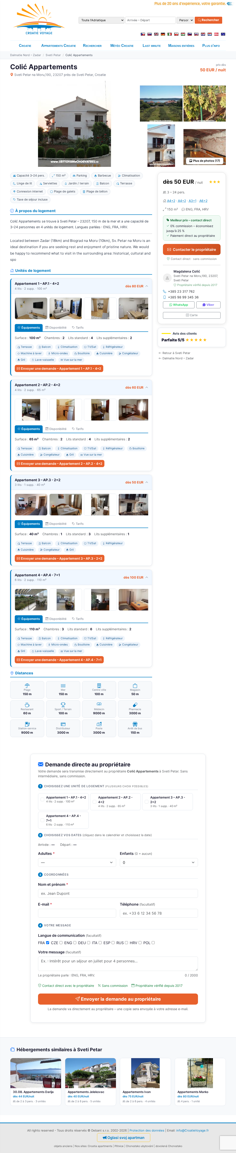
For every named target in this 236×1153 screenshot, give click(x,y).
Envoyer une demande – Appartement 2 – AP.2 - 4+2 (61, 463)
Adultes (46, 853)
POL (147, 942)
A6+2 (203, 201)
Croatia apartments (100, 1146)
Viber (210, 304)
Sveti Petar (53, 55)
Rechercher (210, 20)
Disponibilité (57, 327)
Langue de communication (69, 935)
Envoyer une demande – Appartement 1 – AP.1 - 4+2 (61, 368)
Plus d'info (211, 46)
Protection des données (147, 1130)
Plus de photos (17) (206, 160)
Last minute (152, 46)
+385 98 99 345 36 (183, 297)
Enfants (136, 853)
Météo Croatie (121, 46)
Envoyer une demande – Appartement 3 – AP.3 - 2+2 (61, 558)
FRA (42, 942)
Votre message (59, 952)
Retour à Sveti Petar (176, 353)
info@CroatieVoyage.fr (192, 1130)
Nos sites (80, 1146)
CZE (55, 942)
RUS (120, 942)
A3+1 (193, 201)
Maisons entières (181, 46)
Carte (194, 315)
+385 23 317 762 (181, 291)
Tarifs (80, 327)
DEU (82, 942)
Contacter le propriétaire (194, 249)
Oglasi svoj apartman (126, 1137)
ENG (68, 942)
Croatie (25, 46)
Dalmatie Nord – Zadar (25, 55)
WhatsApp (180, 304)
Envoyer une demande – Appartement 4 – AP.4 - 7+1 (61, 660)
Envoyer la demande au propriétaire (121, 999)
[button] (192, 337)
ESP (107, 942)
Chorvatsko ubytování (139, 1146)
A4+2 (171, 201)
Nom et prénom (53, 884)
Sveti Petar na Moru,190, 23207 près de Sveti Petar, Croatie (60, 75)
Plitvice (119, 1146)
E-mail (45, 904)
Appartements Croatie (58, 46)
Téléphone (137, 904)
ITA (95, 942)
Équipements (30, 327)
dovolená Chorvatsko (169, 1146)
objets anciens (63, 1146)
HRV (134, 942)
